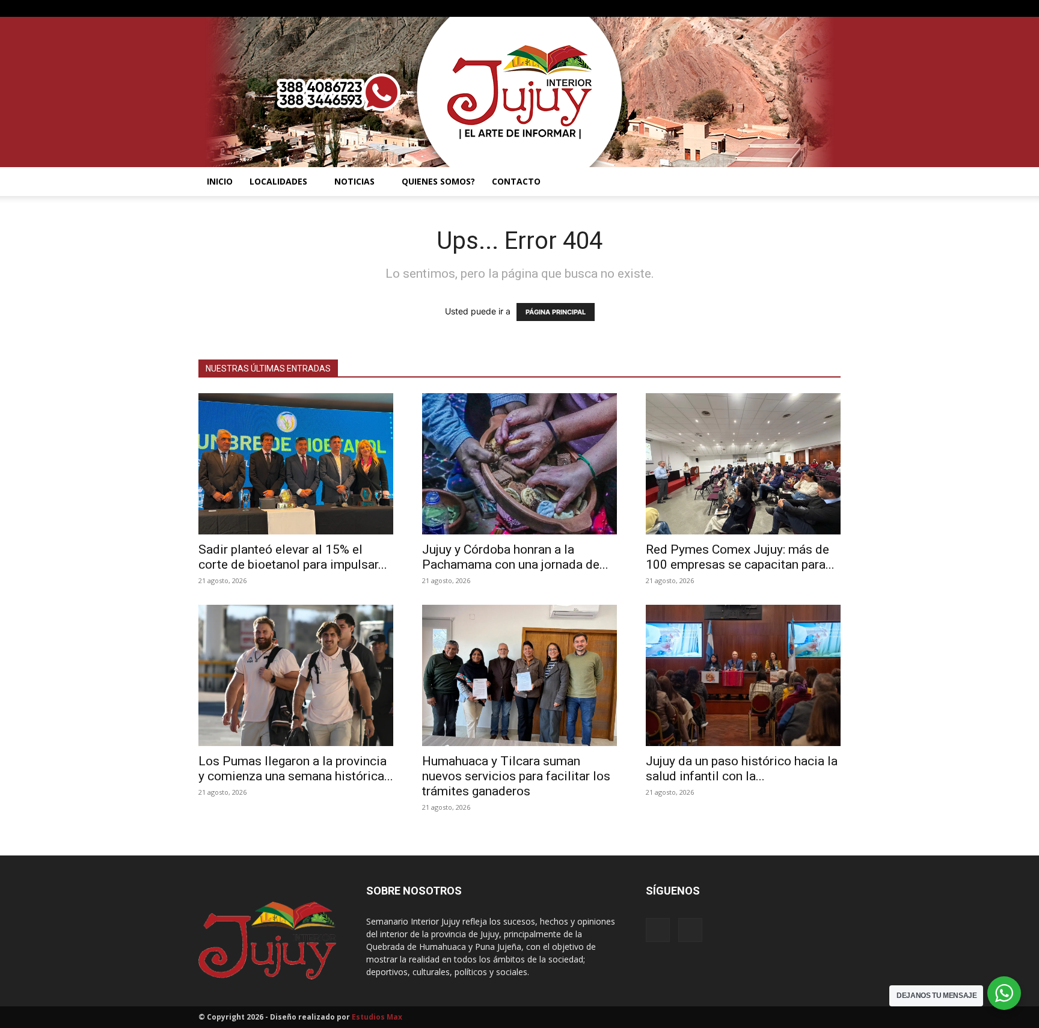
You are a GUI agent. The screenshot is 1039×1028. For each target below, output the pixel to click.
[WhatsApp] (832, 8)
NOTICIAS (354, 181)
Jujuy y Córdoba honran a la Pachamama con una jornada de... (515, 557)
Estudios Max (377, 1017)
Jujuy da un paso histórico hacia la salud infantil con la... (742, 768)
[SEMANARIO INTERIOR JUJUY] (519, 92)
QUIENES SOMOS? (438, 181)
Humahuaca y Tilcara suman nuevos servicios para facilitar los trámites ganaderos (516, 776)
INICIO (220, 181)
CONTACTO (516, 181)
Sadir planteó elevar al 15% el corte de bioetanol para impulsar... (292, 557)
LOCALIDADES (278, 181)
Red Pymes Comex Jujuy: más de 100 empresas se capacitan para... (740, 557)
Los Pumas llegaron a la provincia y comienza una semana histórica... (295, 768)
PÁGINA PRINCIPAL (556, 312)
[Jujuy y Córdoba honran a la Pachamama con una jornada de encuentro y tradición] (519, 463)
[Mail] (812, 8)
